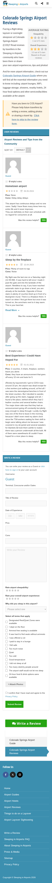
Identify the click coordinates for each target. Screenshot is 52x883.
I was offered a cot (17, 638)
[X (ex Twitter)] (13, 775)
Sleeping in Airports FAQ (17, 839)
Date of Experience (13, 510)
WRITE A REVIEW (12, 458)
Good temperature (17, 660)
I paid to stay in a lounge (20, 641)
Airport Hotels (11, 801)
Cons (7, 535)
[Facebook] (6, 775)
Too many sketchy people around (23, 667)
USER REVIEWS (11, 132)
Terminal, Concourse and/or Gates (20, 485)
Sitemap (8, 858)
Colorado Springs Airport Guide (22, 742)
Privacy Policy (11, 864)
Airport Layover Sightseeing (18, 819)
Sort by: (8, 150)
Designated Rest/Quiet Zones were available (24, 621)
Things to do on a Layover (17, 813)
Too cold (12, 656)
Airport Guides (11, 794)
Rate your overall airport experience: (22, 596)
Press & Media (11, 852)
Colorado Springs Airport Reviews (22, 752)
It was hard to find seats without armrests (27, 634)
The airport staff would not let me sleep (26, 670)
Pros (7, 523)
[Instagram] (20, 775)
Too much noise (16, 649)
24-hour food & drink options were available (24, 675)
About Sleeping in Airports (17, 845)
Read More (11, 310)
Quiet (11, 652)
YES (43, 220)
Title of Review (11, 498)
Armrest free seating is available (23, 630)
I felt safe (13, 645)
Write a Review (29, 723)
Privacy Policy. (11, 696)
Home (7, 788)
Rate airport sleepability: (17, 587)
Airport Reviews (12, 807)
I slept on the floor (17, 627)
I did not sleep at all (17, 663)
